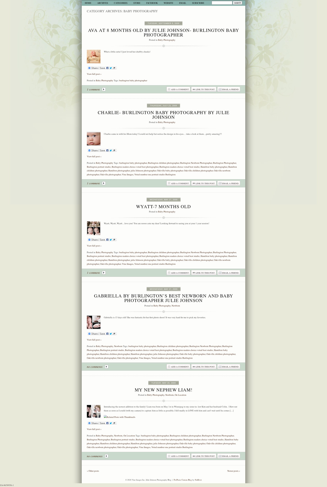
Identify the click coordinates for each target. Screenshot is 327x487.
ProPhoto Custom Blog (183, 479)
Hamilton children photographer (115, 353)
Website (168, 3)
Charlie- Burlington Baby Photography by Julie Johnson (163, 114)
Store (136, 3)
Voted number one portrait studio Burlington (155, 174)
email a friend (230, 89)
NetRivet (198, 479)
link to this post (205, 89)
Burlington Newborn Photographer (196, 162)
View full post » (94, 73)
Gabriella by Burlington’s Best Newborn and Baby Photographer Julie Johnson (163, 298)
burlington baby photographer (133, 80)
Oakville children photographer (198, 170)
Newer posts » (233, 470)
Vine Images (127, 174)
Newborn (176, 305)
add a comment (180, 89)
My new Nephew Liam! (163, 390)
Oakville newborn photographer (101, 357)
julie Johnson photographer (143, 170)
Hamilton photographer (119, 170)
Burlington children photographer (163, 162)
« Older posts (93, 470)
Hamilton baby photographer (214, 166)
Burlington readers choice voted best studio (179, 166)
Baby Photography (166, 39)
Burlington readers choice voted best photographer (135, 166)
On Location (180, 394)
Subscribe (198, 3)
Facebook (152, 3)
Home (88, 3)
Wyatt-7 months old (163, 206)
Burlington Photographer (224, 162)
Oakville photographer (110, 174)
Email (182, 3)
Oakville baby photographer (170, 170)
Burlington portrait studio (99, 166)
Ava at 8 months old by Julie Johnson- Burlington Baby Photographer (163, 32)
